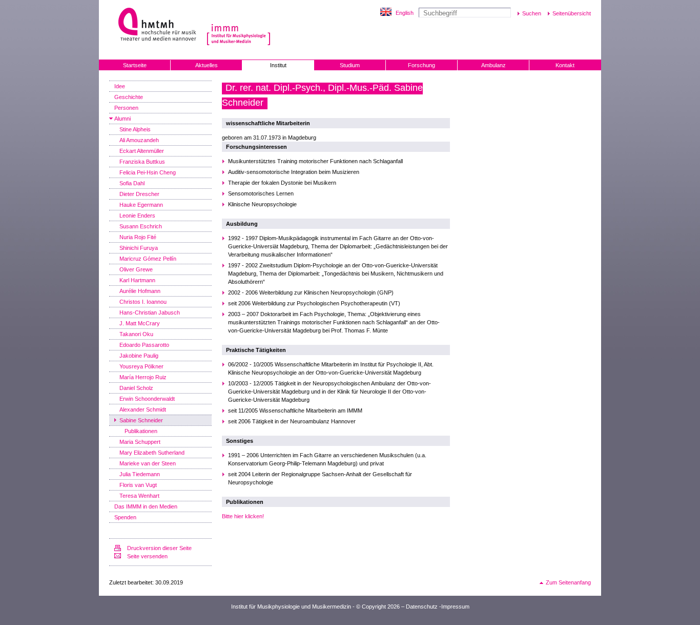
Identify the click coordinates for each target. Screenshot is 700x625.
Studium (350, 65)
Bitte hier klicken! (243, 516)
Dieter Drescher (139, 194)
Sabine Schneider (141, 420)
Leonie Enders (137, 215)
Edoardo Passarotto (144, 345)
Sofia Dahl (132, 183)
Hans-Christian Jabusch (149, 312)
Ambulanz (493, 65)
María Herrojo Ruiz (143, 377)
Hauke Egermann (141, 205)
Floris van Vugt (138, 485)
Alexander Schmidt (142, 409)
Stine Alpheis (135, 129)
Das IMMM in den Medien (145, 506)
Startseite (135, 65)
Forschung (421, 65)
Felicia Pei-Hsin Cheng (147, 172)
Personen (126, 108)
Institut (278, 65)
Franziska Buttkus (142, 162)
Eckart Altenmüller (141, 151)
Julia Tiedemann (139, 474)
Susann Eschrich (140, 226)
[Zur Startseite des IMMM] (238, 34)
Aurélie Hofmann (139, 291)
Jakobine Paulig (138, 356)
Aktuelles (206, 65)
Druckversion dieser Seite (159, 548)
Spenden (125, 517)
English (405, 13)
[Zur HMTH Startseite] (154, 25)
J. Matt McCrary (139, 323)
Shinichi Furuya (138, 248)
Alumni (122, 118)
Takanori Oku (136, 334)
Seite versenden (147, 556)
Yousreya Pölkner (141, 366)
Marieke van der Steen (147, 463)
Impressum (455, 606)
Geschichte (128, 97)
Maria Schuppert (139, 442)
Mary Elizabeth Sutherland (151, 453)
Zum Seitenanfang (568, 582)
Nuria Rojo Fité (137, 237)
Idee (119, 86)
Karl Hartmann (137, 280)
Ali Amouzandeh (139, 140)
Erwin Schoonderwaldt (147, 399)
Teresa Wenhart (139, 496)
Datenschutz (422, 606)
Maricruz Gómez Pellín (147, 259)
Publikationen (141, 431)
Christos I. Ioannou (143, 302)
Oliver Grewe (136, 269)
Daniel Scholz (136, 388)
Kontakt (564, 65)
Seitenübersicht (571, 13)
